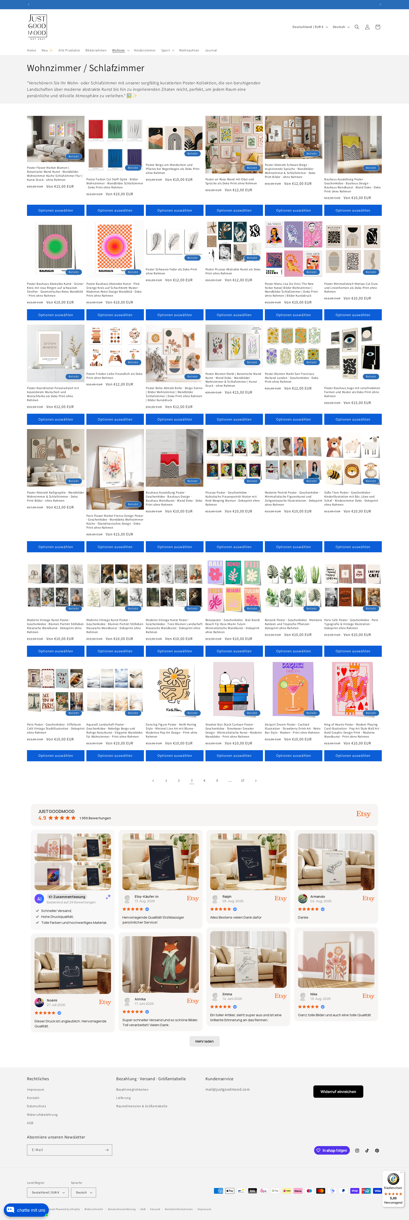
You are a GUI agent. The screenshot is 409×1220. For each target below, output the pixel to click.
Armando (317, 896)
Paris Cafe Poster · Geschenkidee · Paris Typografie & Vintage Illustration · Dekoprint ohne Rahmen (351, 624)
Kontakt (33, 1098)
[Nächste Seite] (255, 781)
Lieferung (123, 1098)
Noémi (52, 1000)
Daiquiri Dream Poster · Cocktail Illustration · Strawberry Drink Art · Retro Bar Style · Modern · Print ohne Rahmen (293, 729)
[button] (120, 50)
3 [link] (192, 780)
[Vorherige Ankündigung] (28, 4)
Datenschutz (36, 1106)
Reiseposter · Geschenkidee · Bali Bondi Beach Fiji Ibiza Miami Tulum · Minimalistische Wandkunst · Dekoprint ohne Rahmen (232, 626)
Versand (155, 1209)
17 (243, 780)
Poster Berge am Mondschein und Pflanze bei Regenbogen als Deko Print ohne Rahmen (172, 169)
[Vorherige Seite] (153, 781)
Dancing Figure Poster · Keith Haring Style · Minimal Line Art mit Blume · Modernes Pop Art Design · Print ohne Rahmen (171, 731)
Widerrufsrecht (93, 1209)
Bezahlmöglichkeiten (132, 1089)
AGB (30, 1123)
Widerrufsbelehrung (42, 1114)
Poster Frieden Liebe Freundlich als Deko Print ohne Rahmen (114, 376)
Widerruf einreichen (338, 1091)
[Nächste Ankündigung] (380, 4)
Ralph (226, 896)
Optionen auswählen (55, 210)
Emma (227, 994)
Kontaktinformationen (179, 1209)
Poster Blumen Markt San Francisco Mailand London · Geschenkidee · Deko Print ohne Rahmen (292, 378)
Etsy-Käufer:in (147, 896)
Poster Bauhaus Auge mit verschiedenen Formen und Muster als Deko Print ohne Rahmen (352, 392)
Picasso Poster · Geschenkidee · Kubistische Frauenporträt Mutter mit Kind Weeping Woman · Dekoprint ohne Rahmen (232, 499)
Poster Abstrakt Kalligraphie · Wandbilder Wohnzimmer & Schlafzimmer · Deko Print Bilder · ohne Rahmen (55, 497)
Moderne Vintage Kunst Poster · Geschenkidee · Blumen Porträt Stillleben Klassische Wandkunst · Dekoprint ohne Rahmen (55, 626)
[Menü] (401, 1173)
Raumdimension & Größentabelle (141, 1106)
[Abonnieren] (107, 1150)
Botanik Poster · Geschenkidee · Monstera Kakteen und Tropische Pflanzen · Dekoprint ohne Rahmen (293, 624)
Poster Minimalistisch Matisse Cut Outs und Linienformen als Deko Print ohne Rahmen (351, 288)
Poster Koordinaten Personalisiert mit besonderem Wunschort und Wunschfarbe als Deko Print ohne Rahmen (53, 394)
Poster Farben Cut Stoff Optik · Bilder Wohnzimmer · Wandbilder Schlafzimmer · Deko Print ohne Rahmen (114, 183)
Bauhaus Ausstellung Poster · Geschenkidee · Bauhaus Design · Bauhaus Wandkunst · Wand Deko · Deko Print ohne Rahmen (352, 185)
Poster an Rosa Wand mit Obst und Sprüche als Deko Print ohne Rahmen (231, 181)
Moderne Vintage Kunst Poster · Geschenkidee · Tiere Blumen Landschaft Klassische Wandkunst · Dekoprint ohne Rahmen (174, 626)
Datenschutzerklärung (122, 1209)
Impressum (35, 1089)
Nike (313, 994)
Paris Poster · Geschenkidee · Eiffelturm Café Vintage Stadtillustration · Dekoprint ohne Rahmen (55, 729)
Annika (140, 999)
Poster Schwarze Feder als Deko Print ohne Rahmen (171, 271)
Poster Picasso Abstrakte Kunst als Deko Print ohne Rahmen (233, 271)
